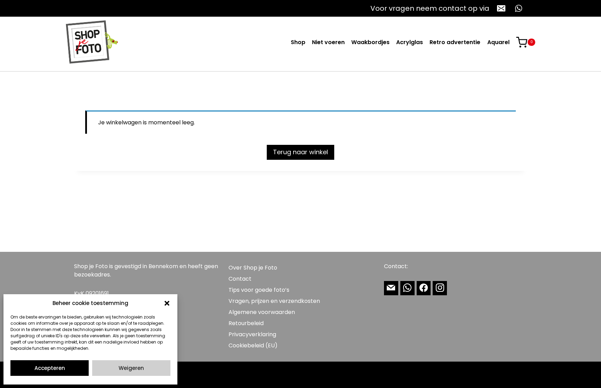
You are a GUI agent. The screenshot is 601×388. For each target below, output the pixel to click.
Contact (240, 279)
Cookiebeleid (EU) (253, 345)
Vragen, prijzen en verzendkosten (274, 301)
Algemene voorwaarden (262, 312)
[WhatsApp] (518, 8)
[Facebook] (424, 288)
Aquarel (498, 42)
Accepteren (49, 368)
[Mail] (391, 288)
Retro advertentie (455, 42)
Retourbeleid (246, 323)
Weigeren (131, 368)
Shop (298, 42)
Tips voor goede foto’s (259, 290)
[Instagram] (440, 288)
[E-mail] (501, 8)
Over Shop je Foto (253, 268)
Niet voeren (328, 42)
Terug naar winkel (300, 152)
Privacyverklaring (252, 334)
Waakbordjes (370, 42)
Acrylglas (409, 42)
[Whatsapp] (407, 288)
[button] (166, 303)
